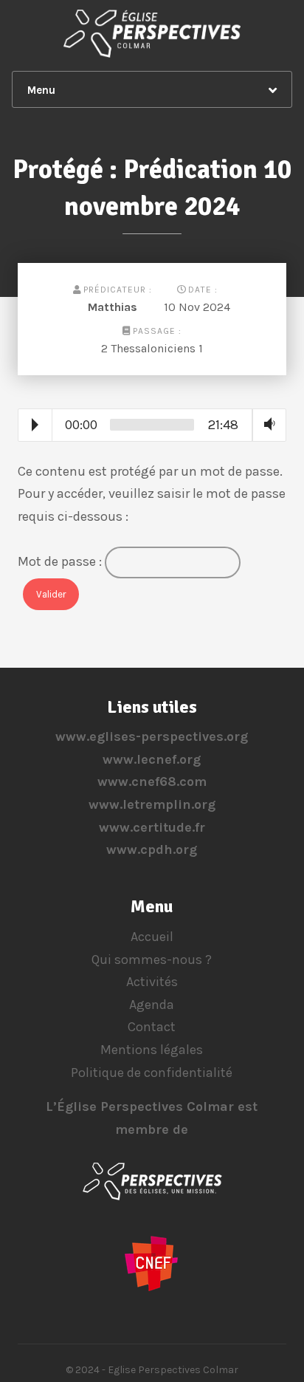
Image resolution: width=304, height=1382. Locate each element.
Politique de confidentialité (151, 1072)
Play (35, 424)
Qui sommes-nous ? (151, 959)
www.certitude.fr (152, 827)
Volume (266, 424)
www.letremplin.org (152, 804)
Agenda (151, 1004)
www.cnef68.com (152, 781)
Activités (152, 982)
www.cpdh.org (151, 849)
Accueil (152, 936)
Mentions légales (151, 1049)
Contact (152, 1027)
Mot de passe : (61, 561)
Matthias (112, 307)
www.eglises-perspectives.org (151, 736)
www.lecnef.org (152, 759)
